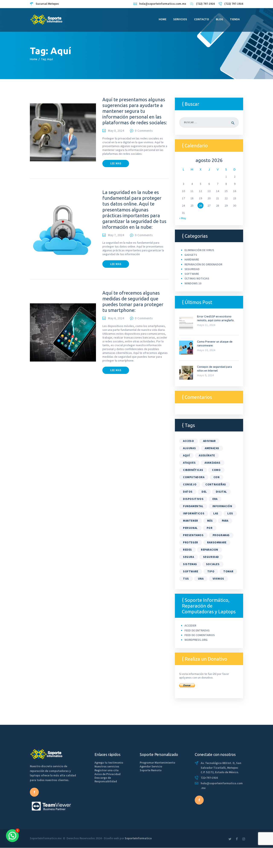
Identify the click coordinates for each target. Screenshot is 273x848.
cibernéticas (193, 470)
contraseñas (215, 484)
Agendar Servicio (151, 766)
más (210, 520)
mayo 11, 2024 (206, 325)
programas (221, 535)
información (222, 506)
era (215, 499)
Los (230, 513)
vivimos (218, 578)
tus (186, 578)
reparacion (209, 549)
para (225, 520)
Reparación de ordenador (203, 264)
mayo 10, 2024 (206, 350)
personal (190, 528)
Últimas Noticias (196, 278)
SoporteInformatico (138, 838)
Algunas (189, 448)
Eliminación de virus (199, 250)
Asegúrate (207, 455)
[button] (12, 835)
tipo (210, 571)
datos (188, 491)
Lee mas (115, 163)
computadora (194, 477)
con (216, 477)
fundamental (193, 506)
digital (221, 491)
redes (187, 549)
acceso (188, 441)
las (215, 513)
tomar (228, 571)
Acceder (190, 625)
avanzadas (212, 463)
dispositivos (193, 499)
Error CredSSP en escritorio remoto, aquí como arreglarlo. (215, 318)
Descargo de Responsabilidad (105, 779)
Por (210, 528)
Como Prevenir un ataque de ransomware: (214, 343)
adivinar (209, 441)
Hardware (191, 259)
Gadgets (190, 255)
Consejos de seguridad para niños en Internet (214, 368)
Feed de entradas (197, 630)
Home (33, 59)
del (204, 491)
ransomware (217, 542)
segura (188, 557)
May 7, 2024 (116, 235)
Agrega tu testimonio (108, 762)
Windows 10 (192, 283)
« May (182, 218)
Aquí (186, 455)
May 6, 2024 (116, 318)
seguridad (211, 557)
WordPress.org (196, 640)
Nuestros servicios (106, 766)
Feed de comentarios (199, 635)
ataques (189, 463)
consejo (189, 484)
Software (191, 274)
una (201, 578)
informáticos (193, 513)
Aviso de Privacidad (107, 774)
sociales (213, 564)
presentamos (193, 535)
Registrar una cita (106, 770)
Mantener (190, 520)
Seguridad (192, 269)
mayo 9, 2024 (205, 375)
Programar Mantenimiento (157, 762)
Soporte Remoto (150, 770)
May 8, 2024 (116, 131)
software (190, 571)
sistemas (190, 564)
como (216, 470)
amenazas (212, 448)
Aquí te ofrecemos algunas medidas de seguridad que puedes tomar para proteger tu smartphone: (132, 301)
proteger (190, 542)
